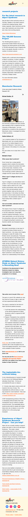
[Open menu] (23, 3)
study (21, 294)
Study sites (5, 342)
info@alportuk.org (7, 79)
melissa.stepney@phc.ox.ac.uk (10, 475)
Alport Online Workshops (9, 33)
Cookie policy (18, 514)
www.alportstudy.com (11, 351)
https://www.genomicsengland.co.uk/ (12, 54)
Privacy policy (9, 514)
